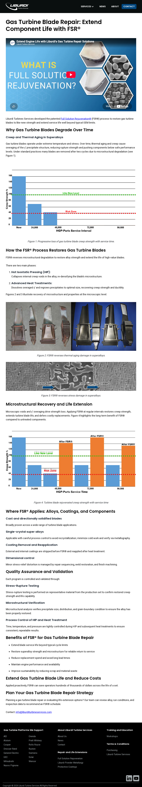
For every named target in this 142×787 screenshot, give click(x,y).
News (102, 6)
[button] (87, 6)
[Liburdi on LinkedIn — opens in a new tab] (129, 778)
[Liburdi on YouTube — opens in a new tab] (136, 778)
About (115, 6)
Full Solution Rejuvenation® (76, 118)
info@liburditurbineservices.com (34, 712)
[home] (18, 6)
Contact (129, 6)
